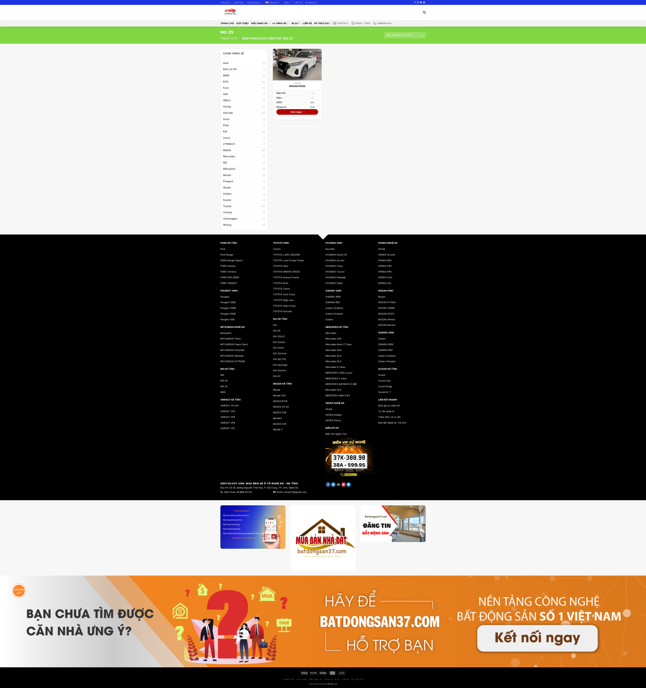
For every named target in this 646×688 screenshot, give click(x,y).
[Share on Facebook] (328, 484)
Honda (227, 106)
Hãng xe (274, 2)
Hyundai (228, 112)
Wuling (227, 224)
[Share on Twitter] (333, 484)
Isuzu (226, 119)
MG (225, 162)
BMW (226, 75)
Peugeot (228, 181)
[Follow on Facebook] (415, 3)
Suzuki (227, 200)
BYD (225, 81)
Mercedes (229, 156)
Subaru (227, 193)
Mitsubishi (229, 168)
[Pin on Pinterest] (343, 484)
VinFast (227, 212)
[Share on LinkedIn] (348, 484)
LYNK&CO (229, 144)
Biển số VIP (230, 69)
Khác (226, 125)
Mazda (227, 150)
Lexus (226, 137)
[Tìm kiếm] (424, 12)
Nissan (227, 175)
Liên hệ (298, 2)
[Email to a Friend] (338, 484)
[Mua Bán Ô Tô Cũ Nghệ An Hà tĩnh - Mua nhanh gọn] (240, 12)
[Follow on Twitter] (421, 3)
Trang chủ (225, 2)
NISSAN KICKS (297, 86)
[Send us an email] (424, 3)
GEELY (227, 100)
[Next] (420, 532)
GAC (225, 94)
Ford (225, 87)
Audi (225, 63)
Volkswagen (230, 218)
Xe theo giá (310, 2)
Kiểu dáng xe (253, 2)
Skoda (226, 187)
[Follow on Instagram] (418, 3)
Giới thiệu (239, 2)
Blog (286, 2)
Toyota (227, 206)
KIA (225, 131)
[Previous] (366, 532)
